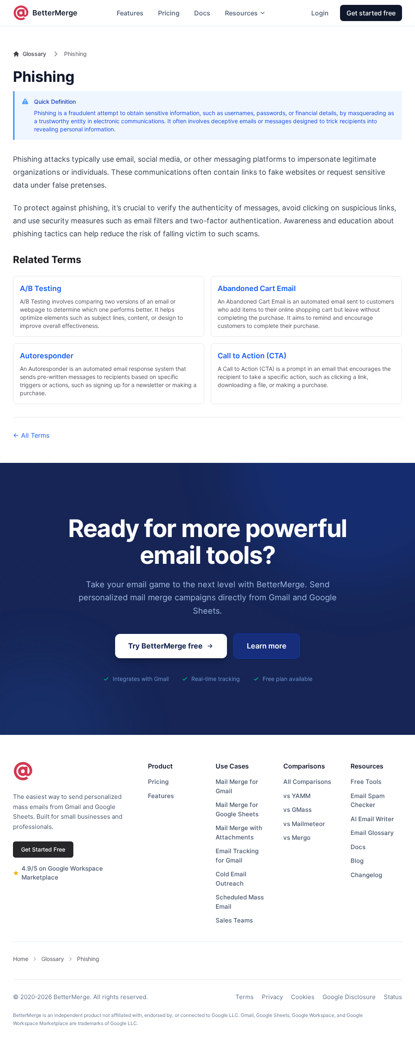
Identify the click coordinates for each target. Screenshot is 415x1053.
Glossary (34, 53)
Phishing (88, 958)
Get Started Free (43, 849)
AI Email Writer (372, 819)
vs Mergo (296, 837)
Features (130, 13)
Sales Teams (234, 920)
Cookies (302, 997)
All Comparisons (307, 781)
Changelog (366, 875)
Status (393, 997)
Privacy (272, 997)
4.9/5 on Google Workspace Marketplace (62, 873)
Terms (244, 997)
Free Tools (366, 781)
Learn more (267, 646)
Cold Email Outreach (231, 878)
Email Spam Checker (368, 800)
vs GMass (297, 809)
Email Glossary (372, 833)
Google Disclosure (349, 997)
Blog (357, 861)
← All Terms (31, 435)
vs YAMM (296, 796)
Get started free (371, 13)
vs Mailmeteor (304, 824)
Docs (202, 13)
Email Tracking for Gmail (237, 855)
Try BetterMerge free (165, 646)
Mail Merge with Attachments (239, 832)
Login (320, 13)
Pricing (169, 13)
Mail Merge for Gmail (237, 786)
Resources (241, 13)
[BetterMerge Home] (23, 771)
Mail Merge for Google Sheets (237, 809)
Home (20, 958)
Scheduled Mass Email (240, 901)
